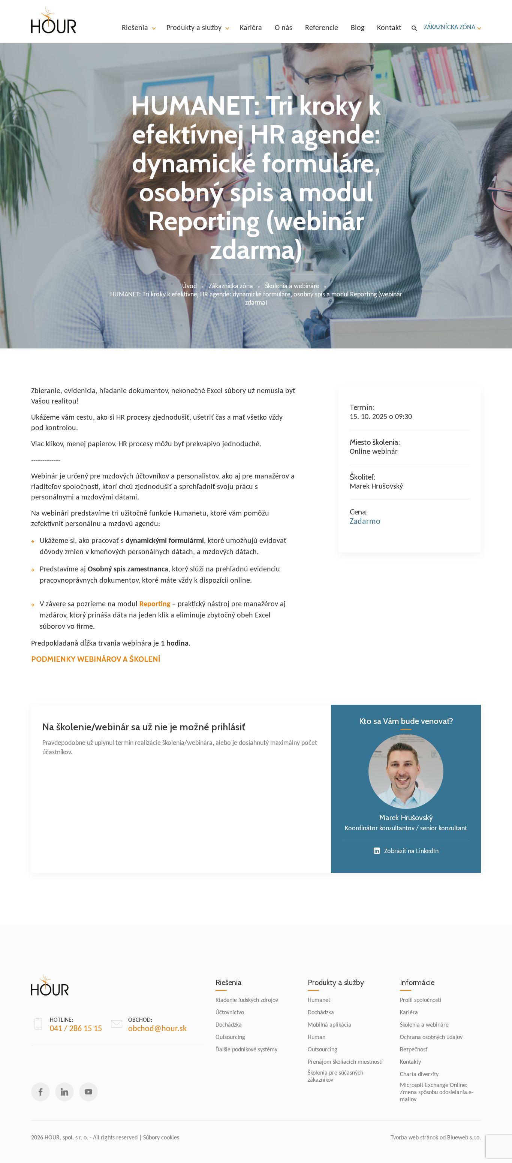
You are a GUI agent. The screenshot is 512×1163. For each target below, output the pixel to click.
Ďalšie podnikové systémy (246, 1050)
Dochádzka (229, 1025)
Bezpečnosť (414, 1050)
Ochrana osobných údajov (431, 1037)
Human (316, 1037)
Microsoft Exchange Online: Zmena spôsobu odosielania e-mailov (436, 1092)
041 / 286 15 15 (76, 1029)
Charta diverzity (419, 1075)
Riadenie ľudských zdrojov (247, 1000)
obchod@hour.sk (157, 1029)
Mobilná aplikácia (329, 1025)
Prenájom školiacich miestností (345, 1062)
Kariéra (409, 1013)
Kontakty (410, 1062)
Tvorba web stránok (414, 1138)
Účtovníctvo (230, 1013)
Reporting (154, 604)
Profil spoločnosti (420, 1000)
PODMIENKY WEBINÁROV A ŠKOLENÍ (95, 659)
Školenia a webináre (424, 1025)
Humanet (319, 1000)
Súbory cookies (161, 1138)
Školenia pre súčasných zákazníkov (335, 1076)
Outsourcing (230, 1037)
